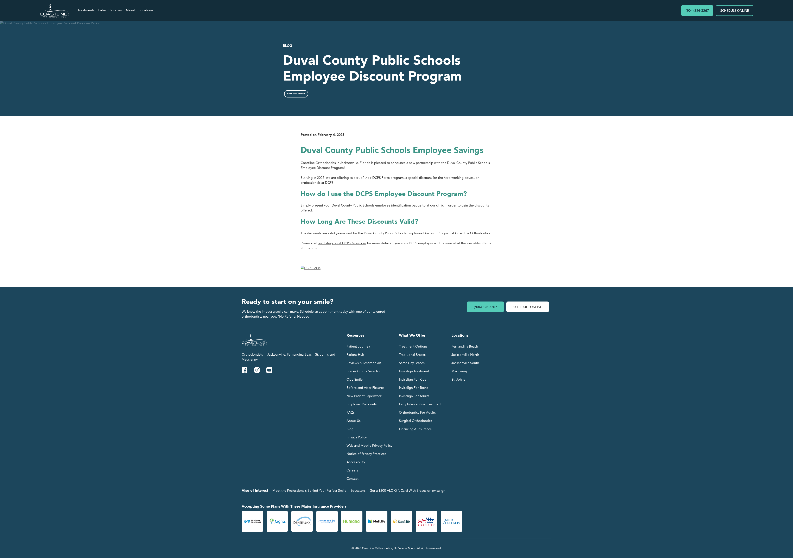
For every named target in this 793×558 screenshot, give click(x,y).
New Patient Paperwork (364, 396)
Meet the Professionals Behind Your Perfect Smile (309, 491)
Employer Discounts (362, 404)
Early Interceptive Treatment (420, 404)
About (130, 10)
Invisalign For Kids (412, 379)
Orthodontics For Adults (417, 412)
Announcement (296, 94)
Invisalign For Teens (413, 388)
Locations (146, 10)
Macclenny (459, 371)
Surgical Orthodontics (415, 421)
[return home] (54, 10)
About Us (354, 421)
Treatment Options (413, 346)
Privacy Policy (357, 437)
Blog (287, 46)
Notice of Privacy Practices (366, 454)
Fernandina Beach (464, 346)
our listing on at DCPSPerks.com (342, 243)
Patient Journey (110, 10)
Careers (352, 470)
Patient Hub (355, 355)
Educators (358, 491)
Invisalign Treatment (414, 371)
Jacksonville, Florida (355, 163)
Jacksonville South (465, 363)
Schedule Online (734, 10)
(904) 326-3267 (697, 10)
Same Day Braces (412, 363)
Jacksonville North (465, 355)
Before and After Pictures (365, 388)
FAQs (351, 412)
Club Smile (355, 379)
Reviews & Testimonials (364, 363)
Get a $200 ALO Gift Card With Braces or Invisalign (407, 491)
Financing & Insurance (415, 429)
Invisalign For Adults (414, 396)
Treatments (86, 10)
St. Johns (458, 379)
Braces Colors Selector (364, 371)
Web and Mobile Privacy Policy (369, 446)
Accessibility (356, 462)
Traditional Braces (412, 355)
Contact (353, 479)
